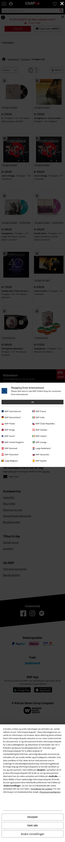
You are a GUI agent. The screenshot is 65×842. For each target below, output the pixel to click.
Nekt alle (32, 825)
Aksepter (32, 817)
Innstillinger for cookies (41, 788)
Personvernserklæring (50, 792)
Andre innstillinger (32, 834)
